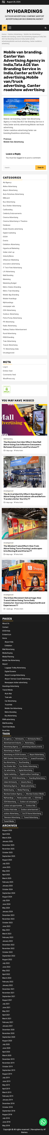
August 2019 (7, 1074)
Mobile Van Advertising (14, 140)
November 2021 (8, 993)
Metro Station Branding (12, 287)
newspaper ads (9, 306)
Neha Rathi (19, 450)
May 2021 (6, 1011)
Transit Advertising (10, 345)
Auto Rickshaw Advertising (13, 194)
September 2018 (8, 1111)
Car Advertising (10, 701)
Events (5, 241)
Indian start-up (8, 252)
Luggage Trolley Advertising (15, 668)
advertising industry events (32, 747)
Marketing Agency (10, 786)
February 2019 (7, 1096)
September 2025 (8, 856)
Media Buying (7, 653)
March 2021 (6, 1019)
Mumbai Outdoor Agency (13, 794)
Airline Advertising (10, 186)
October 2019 (7, 1067)
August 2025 (7, 860)
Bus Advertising (9, 202)
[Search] (45, 27)
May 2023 (6, 930)
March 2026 (6, 838)
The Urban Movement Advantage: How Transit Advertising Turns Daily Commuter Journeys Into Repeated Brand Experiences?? (24, 601)
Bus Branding (24, 762)
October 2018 (7, 1107)
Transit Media (7, 690)
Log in (5, 367)
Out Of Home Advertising (31, 813)
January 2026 (7, 841)
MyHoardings (24, 11)
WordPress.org (9, 379)
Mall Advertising (8, 649)
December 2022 (8, 945)
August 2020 (7, 1041)
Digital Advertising (25, 770)
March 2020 (6, 1055)
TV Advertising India (11, 349)
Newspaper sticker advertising (16, 682)
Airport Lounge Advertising (15, 675)
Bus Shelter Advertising (12, 206)
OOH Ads (38, 798)
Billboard (6, 198)
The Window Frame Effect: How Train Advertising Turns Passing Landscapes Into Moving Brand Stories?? (23, 548)
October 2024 (7, 889)
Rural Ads (6, 730)
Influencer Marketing (11, 260)
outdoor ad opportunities (13, 806)
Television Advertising (12, 817)
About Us (5, 623)
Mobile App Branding (11, 295)
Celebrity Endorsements (12, 213)
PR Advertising (8, 322)
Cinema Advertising (10, 217)
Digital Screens (10, 671)
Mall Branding (8, 275)
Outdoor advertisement (29, 809)
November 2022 (8, 948)
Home (4, 638)
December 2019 (8, 1059)
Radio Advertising (10, 326)
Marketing (7, 279)
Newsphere (36, 1129)
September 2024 (8, 893)
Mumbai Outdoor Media (35, 794)
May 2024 (6, 908)
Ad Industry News (34, 739)
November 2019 (8, 1063)
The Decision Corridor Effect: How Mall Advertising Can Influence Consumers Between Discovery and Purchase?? (22, 444)
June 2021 (6, 1007)
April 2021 (6, 1015)
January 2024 (7, 911)
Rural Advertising (9, 333)
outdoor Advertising (11, 813)
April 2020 (6, 1052)
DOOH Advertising (18, 778)
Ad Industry (19, 739)
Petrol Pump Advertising (12, 318)
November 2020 (8, 1033)
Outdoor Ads (30, 806)
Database (6, 225)
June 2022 (6, 967)
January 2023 (7, 941)
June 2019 (6, 1081)
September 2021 (8, 996)
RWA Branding (8, 337)
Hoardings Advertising (10, 686)
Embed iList (6, 634)
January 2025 (7, 886)
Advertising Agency (11, 747)
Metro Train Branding (11, 291)
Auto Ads (8, 694)
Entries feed (7, 371)
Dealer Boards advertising (13, 229)
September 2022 (8, 956)
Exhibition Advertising (11, 244)
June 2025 (6, 867)
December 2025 (8, 845)
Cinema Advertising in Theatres (15, 221)
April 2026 (6, 834)
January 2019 (7, 1100)
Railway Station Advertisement (15, 329)
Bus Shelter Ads (10, 766)
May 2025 (6, 871)
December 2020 (8, 1030)
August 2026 (7, 830)
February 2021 (7, 1022)
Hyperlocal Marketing (11, 248)
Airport (5, 664)
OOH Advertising (9, 310)
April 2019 (6, 1089)
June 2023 (6, 926)
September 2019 (8, 1070)
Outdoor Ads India (10, 809)
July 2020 (6, 1044)
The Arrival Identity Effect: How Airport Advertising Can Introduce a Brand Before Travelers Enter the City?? (24, 496)
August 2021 (7, 1000)
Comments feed (9, 375)
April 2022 (6, 974)
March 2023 (6, 934)
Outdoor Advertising (11, 314)
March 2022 (6, 978)
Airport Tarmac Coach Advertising (17, 679)
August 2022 (7, 959)
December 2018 (8, 1103)
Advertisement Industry (12, 743)
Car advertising (9, 770)
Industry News (26, 782)
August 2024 (7, 897)
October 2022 (7, 952)
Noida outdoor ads (24, 798)
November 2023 (8, 919)
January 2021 (7, 1026)
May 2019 (6, 1085)
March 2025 (6, 878)
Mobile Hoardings (10, 299)
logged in (20, 158)
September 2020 (8, 1037)
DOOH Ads (6, 631)
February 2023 (7, 937)
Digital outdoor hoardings (29, 774)
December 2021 (8, 989)
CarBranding (7, 210)
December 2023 (8, 915)
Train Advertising (9, 341)
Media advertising (27, 786)
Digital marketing (9, 233)
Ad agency (8, 739)
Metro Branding (10, 712)
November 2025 (8, 849)
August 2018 (7, 1114)
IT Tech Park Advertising (12, 268)
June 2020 (6, 1048)
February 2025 (7, 882)
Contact (5, 627)
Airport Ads (9, 642)
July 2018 (6, 1118)
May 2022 (6, 971)
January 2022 (7, 985)
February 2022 (7, 982)
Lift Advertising (9, 271)
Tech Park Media (8, 727)
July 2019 (6, 1078)
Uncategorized (8, 353)
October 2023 (7, 923)
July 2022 (6, 963)
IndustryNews (8, 256)
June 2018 (6, 1122)
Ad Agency (7, 182)
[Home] (4, 28)
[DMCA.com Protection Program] (6, 389)
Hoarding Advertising (37, 778)
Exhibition (8, 646)
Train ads (8, 697)
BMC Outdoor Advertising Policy (15, 758)
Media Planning (8, 657)
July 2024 (6, 900)
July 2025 (6, 864)
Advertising (29, 743)
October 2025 (7, 852)
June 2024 (6, 904)
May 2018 (6, 1126)
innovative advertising (11, 264)
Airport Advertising (10, 190)
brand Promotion (37, 758)
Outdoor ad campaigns (28, 802)
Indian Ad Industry (10, 782)
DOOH (5, 237)
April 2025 (6, 875)
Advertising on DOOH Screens (15, 754)
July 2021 (6, 1004)
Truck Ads (8, 705)
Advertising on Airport (12, 751)
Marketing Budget (10, 283)
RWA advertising (8, 719)
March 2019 (6, 1092)
